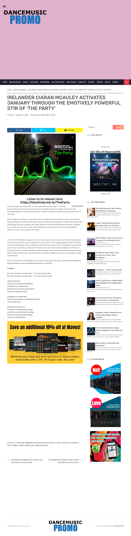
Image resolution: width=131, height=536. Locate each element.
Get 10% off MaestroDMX (105, 151)
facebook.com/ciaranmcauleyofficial (20, 284)
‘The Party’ (11, 214)
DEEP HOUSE (71, 82)
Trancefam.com (41, 445)
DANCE (25, 82)
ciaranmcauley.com (14, 281)
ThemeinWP (119, 526)
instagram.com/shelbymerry (17, 297)
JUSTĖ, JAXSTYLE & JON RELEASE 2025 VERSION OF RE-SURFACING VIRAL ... (109, 283)
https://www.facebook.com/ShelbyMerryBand (23, 299)
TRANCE (100, 82)
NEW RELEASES (15, 82)
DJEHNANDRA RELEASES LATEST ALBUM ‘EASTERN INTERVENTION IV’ (64, 461)
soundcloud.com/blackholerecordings (20, 312)
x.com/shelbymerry (14, 302)
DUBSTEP (82, 82)
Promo (58, 443)
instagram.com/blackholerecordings (20, 310)
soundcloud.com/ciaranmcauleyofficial (20, 289)
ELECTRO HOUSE (58, 82)
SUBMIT (115, 82)
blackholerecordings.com (16, 307)
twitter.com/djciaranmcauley (17, 292)
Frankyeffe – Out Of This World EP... (109, 270)
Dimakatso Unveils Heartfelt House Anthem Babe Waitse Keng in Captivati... (109, 315)
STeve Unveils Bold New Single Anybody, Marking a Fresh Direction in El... (109, 330)
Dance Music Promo (48, 115)
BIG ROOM (34, 82)
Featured (20, 443)
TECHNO (91, 82)
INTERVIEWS (45, 82)
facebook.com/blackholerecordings (20, 315)
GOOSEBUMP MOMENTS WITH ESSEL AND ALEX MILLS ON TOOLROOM (26, 461)
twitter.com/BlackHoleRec (16, 317)
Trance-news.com (26, 445)
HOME (5, 82)
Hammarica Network (33, 443)
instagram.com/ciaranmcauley (17, 286)
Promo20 (65, 443)
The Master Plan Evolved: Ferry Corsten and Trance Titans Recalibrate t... (107, 255)
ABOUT (107, 82)
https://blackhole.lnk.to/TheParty (45, 202)
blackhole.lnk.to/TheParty (42, 263)
